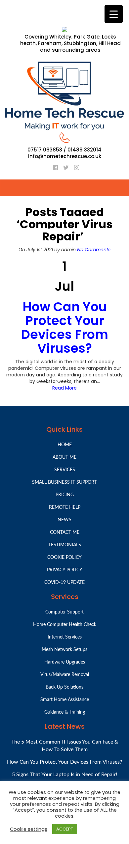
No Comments (93, 249)
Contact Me (64, 532)
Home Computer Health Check (64, 624)
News (64, 520)
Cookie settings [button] (28, 829)
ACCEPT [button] (64, 829)
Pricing (65, 495)
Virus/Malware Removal (64, 674)
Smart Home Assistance (64, 699)
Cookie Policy (64, 557)
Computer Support (64, 612)
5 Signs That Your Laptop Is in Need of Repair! (64, 774)
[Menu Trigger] (114, 14)
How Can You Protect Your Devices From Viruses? (64, 327)
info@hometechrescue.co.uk (64, 156)
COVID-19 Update (64, 582)
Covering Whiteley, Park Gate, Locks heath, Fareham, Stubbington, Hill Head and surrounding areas (70, 43)
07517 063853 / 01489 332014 (64, 149)
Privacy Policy (64, 570)
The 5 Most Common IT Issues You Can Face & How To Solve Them (64, 745)
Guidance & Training (64, 712)
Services (64, 470)
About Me (64, 457)
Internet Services (65, 637)
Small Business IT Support (64, 482)
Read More (64, 388)
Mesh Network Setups (64, 649)
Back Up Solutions (64, 687)
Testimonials (64, 545)
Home (65, 445)
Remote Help (64, 507)
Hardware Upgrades (64, 662)
